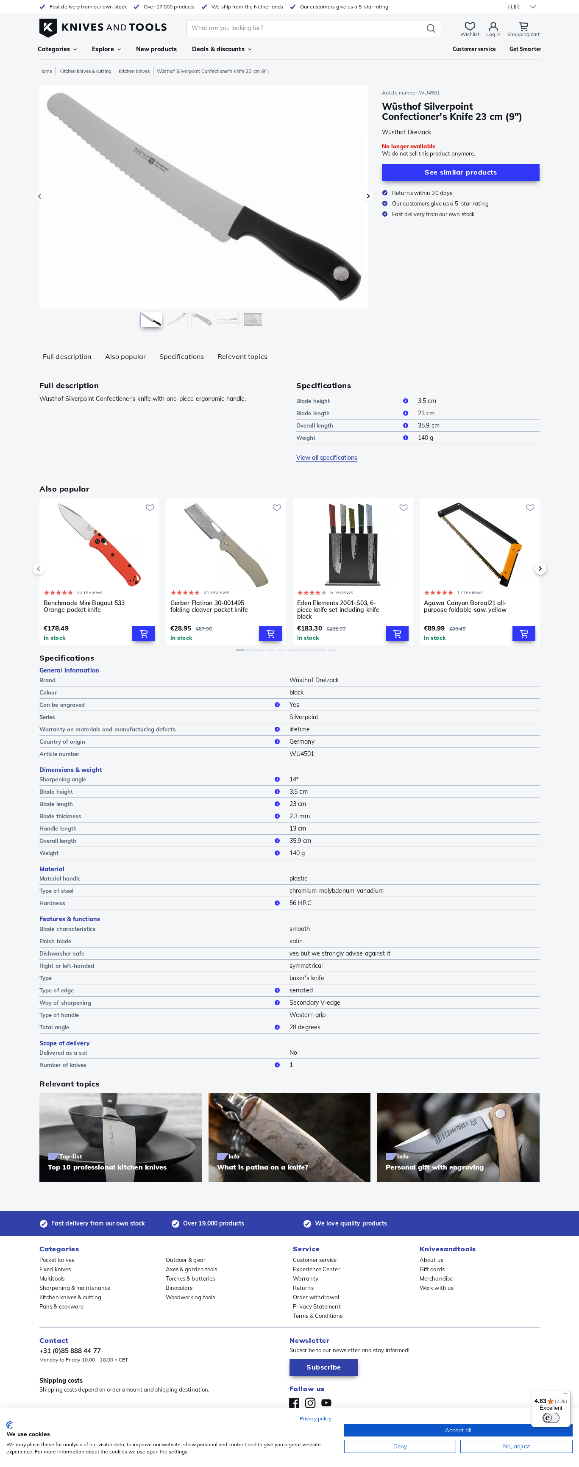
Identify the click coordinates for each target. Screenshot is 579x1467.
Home (45, 71)
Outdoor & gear (186, 1259)
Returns (303, 1287)
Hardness (52, 903)
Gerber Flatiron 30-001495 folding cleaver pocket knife (209, 607)
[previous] (53, 568)
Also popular (125, 356)
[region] (203, 208)
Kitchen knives (134, 71)
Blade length (313, 413)
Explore (103, 49)
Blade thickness (60, 816)
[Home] (103, 26)
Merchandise (436, 1278)
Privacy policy (315, 1418)
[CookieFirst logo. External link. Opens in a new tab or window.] (9, 1425)
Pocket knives (56, 1259)
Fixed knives (55, 1269)
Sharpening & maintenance (74, 1287)
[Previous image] (39, 196)
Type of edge (56, 990)
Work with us (437, 1287)
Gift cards (432, 1269)
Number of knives (63, 1064)
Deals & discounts (218, 49)
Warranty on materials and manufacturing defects (107, 729)
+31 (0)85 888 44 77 (70, 1351)
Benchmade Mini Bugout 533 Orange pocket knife (84, 607)
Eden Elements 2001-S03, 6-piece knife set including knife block (338, 610)
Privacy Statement (317, 1306)
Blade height (313, 400)
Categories (54, 49)
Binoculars (179, 1287)
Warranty (305, 1278)
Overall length (314, 425)
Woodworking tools (190, 1297)
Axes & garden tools (191, 1269)
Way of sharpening (65, 1002)
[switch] (551, 1418)
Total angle (54, 1027)
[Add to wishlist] (150, 507)
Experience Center (316, 1269)
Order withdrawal (316, 1297)
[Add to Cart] (143, 633)
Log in (493, 34)
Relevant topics (242, 356)
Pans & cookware (61, 1306)
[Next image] (368, 196)
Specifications (181, 356)
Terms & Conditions (317, 1315)
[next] (526, 568)
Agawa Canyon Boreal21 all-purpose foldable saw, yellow (465, 607)
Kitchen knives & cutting (85, 71)
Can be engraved (62, 704)
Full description (67, 356)
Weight (306, 437)
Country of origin (62, 741)
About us (431, 1259)
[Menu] (565, 1396)
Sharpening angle (62, 779)
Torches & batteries (190, 1278)
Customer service (315, 1259)
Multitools (51, 1278)
